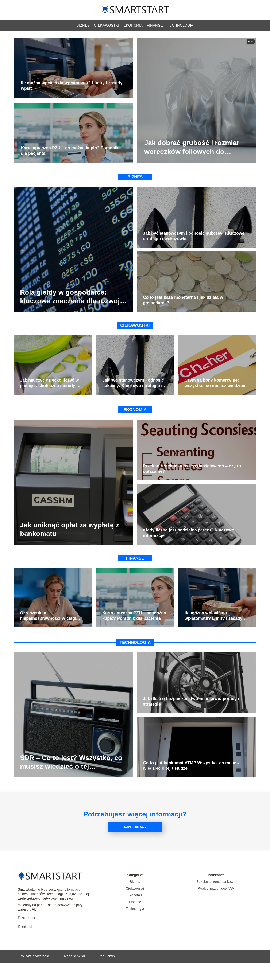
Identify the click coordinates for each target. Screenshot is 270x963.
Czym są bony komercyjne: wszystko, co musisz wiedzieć (215, 383)
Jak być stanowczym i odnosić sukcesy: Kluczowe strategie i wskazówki (193, 236)
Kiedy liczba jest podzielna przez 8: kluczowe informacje (188, 533)
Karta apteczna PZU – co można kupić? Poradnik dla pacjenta (70, 151)
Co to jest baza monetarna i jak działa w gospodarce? (183, 300)
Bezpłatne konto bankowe (215, 882)
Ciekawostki (106, 25)
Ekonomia (133, 25)
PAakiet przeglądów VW (216, 888)
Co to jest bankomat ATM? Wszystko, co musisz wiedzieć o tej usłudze (191, 765)
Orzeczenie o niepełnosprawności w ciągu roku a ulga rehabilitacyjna (48, 616)
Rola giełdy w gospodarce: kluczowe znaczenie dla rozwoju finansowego (72, 296)
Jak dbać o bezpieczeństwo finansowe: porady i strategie (191, 701)
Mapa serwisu (74, 956)
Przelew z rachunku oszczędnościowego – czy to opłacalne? (192, 469)
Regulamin (106, 956)
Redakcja (26, 917)
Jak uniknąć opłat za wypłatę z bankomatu (69, 529)
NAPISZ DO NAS (135, 827)
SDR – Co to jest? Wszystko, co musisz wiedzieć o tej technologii (71, 762)
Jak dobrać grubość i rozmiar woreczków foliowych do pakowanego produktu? (191, 147)
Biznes (83, 25)
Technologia (180, 25)
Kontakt (25, 926)
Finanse (155, 25)
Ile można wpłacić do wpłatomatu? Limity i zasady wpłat (71, 86)
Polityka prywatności (35, 956)
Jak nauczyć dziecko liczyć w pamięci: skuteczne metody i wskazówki (49, 383)
